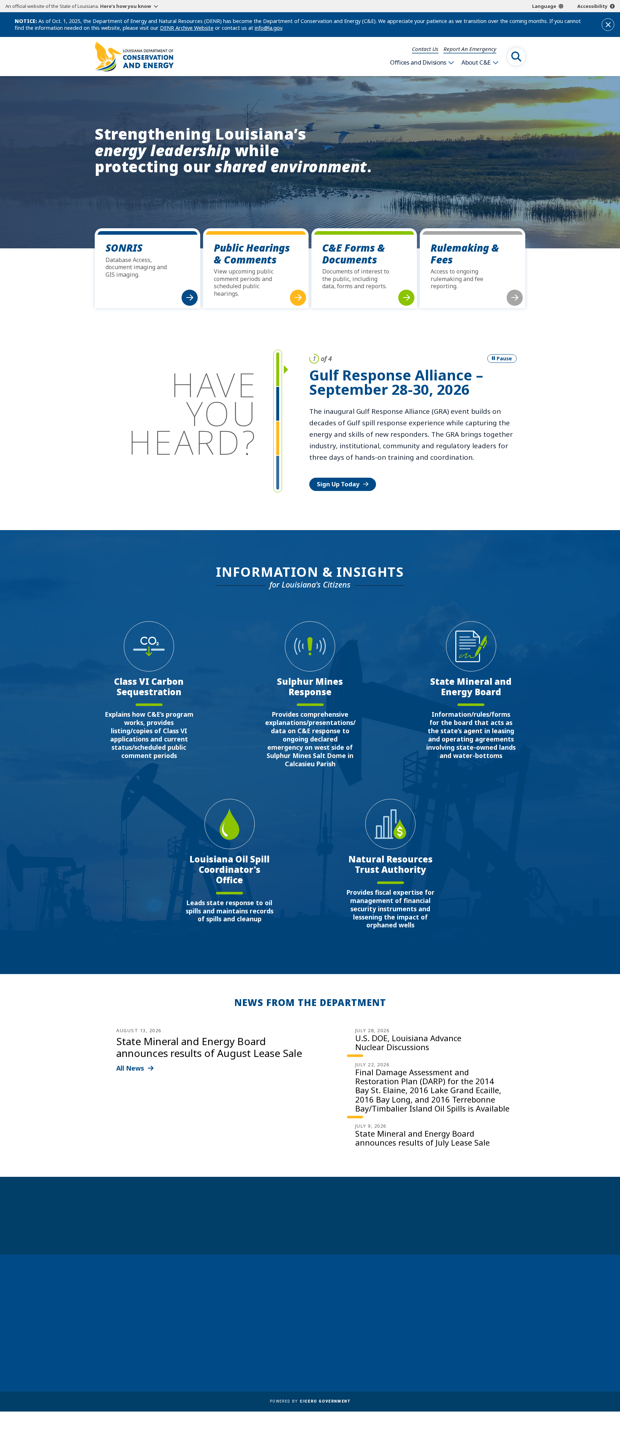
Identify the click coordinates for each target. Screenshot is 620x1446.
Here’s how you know (125, 6)
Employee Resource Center (317, 1300)
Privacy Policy (299, 1352)
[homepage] (134, 56)
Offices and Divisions (418, 62)
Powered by (310, 1401)
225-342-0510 (123, 1341)
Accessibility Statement (312, 1362)
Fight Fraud (296, 1341)
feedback (451, 1330)
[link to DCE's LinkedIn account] (455, 1350)
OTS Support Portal (307, 1331)
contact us (454, 1314)
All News (130, 1068)
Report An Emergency (469, 48)
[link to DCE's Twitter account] (490, 1350)
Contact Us (425, 48)
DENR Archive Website (186, 27)
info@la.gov (268, 27)
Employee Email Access (311, 1310)
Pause (504, 358)
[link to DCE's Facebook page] (437, 1350)
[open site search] (516, 57)
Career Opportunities (310, 1289)
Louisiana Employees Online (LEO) (327, 1320)
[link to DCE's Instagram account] (472, 1350)
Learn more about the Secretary (332, 1228)
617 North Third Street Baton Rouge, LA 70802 (128, 1327)
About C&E (476, 62)
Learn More (334, 449)
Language (544, 6)
